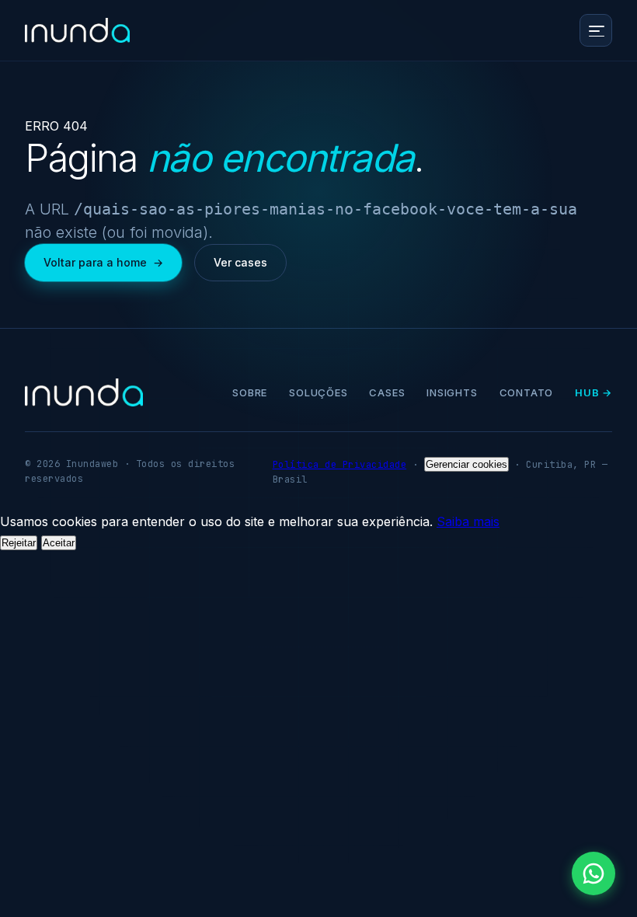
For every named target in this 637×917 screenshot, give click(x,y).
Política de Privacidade (340, 464)
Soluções (318, 392)
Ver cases (240, 262)
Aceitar (59, 543)
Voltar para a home (103, 262)
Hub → (593, 392)
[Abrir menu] (596, 30)
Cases (387, 392)
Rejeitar (19, 543)
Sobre (249, 392)
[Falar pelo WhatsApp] (593, 873)
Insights (451, 392)
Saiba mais (468, 521)
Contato (526, 392)
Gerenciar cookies (466, 464)
